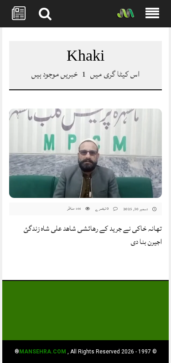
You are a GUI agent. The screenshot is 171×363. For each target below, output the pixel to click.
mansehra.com (42, 351)
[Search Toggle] (45, 14)
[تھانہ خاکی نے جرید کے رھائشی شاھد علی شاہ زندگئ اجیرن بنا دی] (85, 153)
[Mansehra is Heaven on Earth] (125, 14)
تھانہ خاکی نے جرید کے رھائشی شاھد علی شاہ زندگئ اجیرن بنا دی (93, 235)
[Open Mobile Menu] (152, 14)
